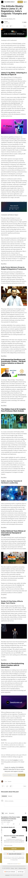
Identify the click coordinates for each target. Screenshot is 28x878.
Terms (16, 868)
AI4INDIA (6, 21)
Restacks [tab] (10, 796)
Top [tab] (2, 813)
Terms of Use (21, 857)
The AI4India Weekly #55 (7, 820)
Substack (7, 875)
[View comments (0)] (7, 26)
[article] (14, 820)
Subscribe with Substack (15, 854)
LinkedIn (15, 760)
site (19, 757)
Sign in (25, 2)
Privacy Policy (15, 859)
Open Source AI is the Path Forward (11, 103)
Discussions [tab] (11, 813)
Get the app (20, 871)
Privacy (12, 868)
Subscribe (20, 2)
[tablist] (7, 796)
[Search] (25, 813)
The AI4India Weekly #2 (8, 827)
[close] (24, 830)
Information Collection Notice (18, 858)
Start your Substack (10, 871)
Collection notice (22, 868)
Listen (25, 22)
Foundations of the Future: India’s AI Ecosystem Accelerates (10, 817)
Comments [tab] (4, 796)
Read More (4, 264)
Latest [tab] (6, 813)
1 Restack (9, 781)
